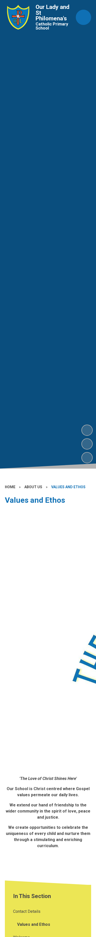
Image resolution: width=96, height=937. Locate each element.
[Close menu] (83, 17)
